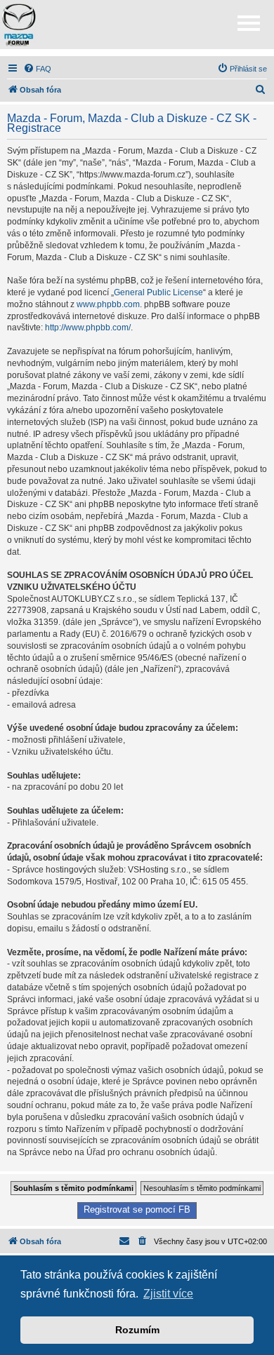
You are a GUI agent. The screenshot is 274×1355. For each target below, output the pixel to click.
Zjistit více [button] (168, 1294)
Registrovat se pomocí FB (137, 1210)
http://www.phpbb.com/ (88, 327)
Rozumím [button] (137, 1329)
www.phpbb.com (108, 304)
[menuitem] (37, 68)
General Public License (158, 292)
